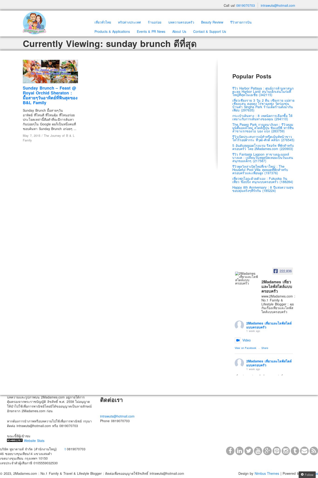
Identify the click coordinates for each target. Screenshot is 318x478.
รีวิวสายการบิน (241, 22)
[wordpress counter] (15, 440)
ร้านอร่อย (154, 22)
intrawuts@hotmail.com (278, 5)
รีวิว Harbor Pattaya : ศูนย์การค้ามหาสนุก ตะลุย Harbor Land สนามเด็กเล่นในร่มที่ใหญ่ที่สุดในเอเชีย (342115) (263, 91)
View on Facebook (245, 348)
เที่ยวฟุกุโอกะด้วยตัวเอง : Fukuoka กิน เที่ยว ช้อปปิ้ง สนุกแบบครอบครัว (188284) (262, 180)
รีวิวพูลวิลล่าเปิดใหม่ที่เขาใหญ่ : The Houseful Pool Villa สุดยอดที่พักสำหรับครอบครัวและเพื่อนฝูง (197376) (260, 169)
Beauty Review (212, 22)
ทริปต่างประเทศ (129, 22)
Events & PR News (151, 31)
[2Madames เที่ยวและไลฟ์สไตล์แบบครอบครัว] (247, 278)
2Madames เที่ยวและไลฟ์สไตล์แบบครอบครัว (269, 325)
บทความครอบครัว (181, 22)
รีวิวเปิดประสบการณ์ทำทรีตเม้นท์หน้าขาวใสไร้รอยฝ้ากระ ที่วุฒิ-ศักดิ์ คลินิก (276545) (263, 138)
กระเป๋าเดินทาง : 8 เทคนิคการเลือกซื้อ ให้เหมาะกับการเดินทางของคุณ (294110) (262, 117)
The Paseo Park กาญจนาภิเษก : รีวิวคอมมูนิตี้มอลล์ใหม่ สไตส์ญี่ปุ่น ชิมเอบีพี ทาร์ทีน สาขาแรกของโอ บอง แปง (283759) (263, 127)
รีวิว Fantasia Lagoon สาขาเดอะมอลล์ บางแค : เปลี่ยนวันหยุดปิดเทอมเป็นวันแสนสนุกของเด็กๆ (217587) (262, 157)
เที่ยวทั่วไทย (103, 22)
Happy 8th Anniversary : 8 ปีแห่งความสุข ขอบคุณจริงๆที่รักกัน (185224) (263, 189)
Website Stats (34, 440)
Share (264, 348)
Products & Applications (112, 31)
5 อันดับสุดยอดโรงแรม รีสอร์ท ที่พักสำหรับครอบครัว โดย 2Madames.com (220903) (263, 147)
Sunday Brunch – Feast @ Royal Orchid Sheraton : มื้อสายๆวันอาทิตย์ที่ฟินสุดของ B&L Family (50, 95)
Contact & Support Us (209, 31)
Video (246, 340)
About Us (179, 31)
